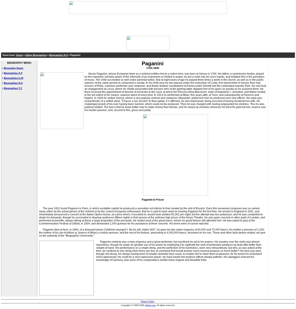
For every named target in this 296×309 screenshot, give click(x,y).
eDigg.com (150, 305)
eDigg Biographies (36, 55)
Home (19, 55)
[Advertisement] (148, 24)
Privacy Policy (148, 301)
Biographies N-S (58, 55)
